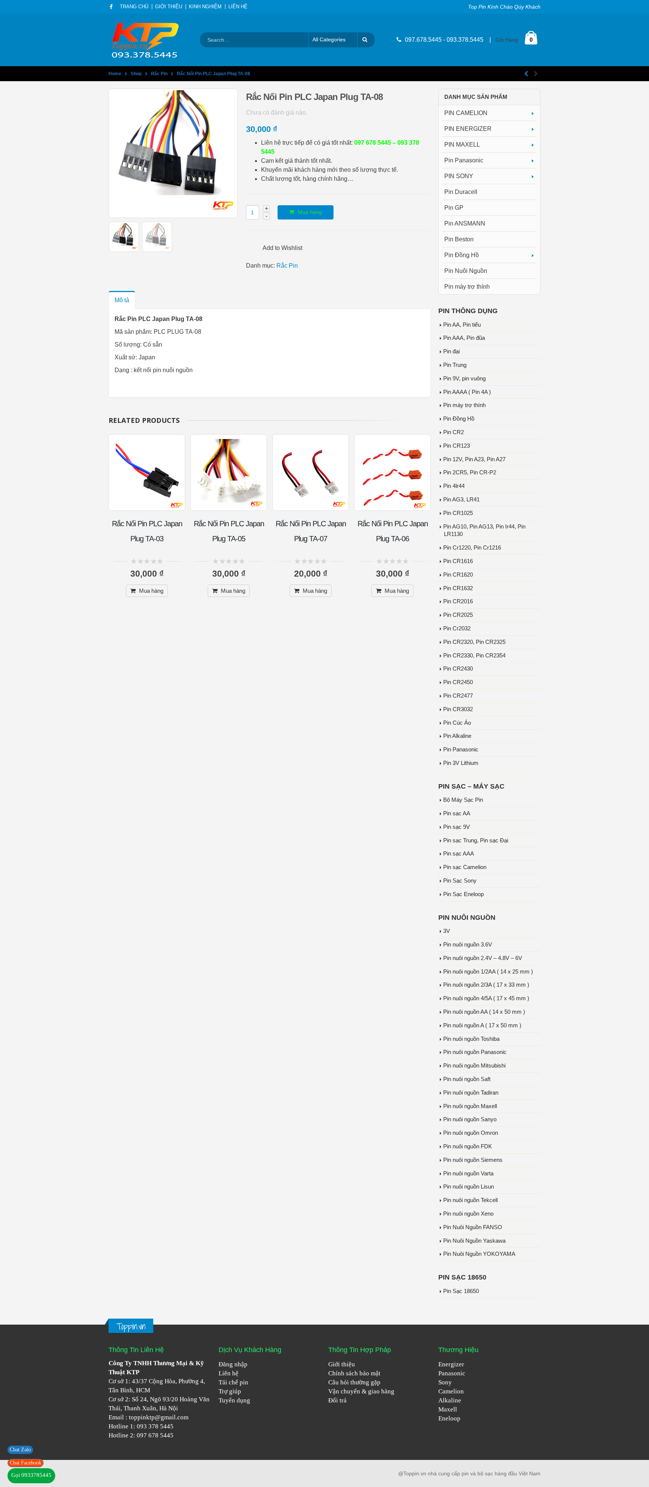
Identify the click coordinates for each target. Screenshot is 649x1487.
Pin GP (453, 207)
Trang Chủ (134, 6)
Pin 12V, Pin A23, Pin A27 (474, 459)
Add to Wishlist (282, 248)
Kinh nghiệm (205, 6)
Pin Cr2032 (457, 628)
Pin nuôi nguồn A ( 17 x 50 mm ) (482, 1025)
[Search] (366, 39)
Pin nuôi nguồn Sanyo (470, 1119)
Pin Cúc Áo (457, 723)
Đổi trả (337, 1400)
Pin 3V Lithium (460, 763)
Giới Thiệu (168, 6)
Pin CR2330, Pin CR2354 (474, 656)
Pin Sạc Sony (460, 881)
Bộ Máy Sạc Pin (463, 800)
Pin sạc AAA (458, 854)
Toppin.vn (131, 1326)
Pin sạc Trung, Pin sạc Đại (475, 840)
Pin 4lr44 (454, 486)
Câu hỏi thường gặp (354, 1382)
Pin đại (451, 351)
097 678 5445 (155, 1435)
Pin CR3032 (458, 709)
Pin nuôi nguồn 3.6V (467, 945)
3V (446, 931)
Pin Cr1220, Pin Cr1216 (472, 548)
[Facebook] (111, 7)
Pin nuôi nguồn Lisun (468, 1187)
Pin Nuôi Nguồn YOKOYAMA (479, 1254)
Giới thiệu (341, 1364)
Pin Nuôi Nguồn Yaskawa (474, 1241)
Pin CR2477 (458, 696)
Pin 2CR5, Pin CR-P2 (469, 472)
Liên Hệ (238, 6)
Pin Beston (459, 239)
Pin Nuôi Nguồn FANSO (472, 1227)
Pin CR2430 (458, 669)
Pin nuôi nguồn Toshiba (471, 1039)
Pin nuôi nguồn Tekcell (470, 1200)
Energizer (451, 1364)
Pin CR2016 (458, 601)
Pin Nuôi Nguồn (465, 271)
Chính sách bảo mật (354, 1373)
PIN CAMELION (466, 113)
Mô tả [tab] (122, 300)
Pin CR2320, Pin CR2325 (474, 642)
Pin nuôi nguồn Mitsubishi (474, 1066)
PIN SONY (458, 176)
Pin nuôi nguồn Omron (470, 1133)
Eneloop (449, 1418)
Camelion (451, 1391)
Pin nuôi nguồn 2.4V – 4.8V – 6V (482, 958)
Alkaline (449, 1400)
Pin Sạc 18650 (461, 1291)
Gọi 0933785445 (31, 1475)
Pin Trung (454, 365)
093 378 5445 (155, 1426)
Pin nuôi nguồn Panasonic (475, 1052)
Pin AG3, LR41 (461, 500)
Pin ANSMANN (464, 223)
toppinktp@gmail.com (159, 1417)
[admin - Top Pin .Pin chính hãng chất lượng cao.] (146, 40)
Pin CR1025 (458, 513)
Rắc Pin (287, 265)
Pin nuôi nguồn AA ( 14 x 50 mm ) (484, 1012)
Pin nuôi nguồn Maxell (470, 1106)
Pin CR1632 (458, 588)
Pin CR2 (453, 432)
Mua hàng (310, 212)
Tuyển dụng (234, 1400)
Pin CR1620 (458, 575)
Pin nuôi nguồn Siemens (473, 1160)
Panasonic (451, 1373)
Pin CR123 (456, 446)
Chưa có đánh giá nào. (276, 112)
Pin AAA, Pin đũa (464, 338)
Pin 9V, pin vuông (464, 379)
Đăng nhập (233, 1364)
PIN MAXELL (462, 144)
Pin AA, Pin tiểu (462, 325)
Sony (445, 1382)
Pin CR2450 (458, 682)
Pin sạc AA (456, 813)
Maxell (447, 1409)
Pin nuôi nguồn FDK (467, 1146)
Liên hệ (228, 1373)
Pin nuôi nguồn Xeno (468, 1214)
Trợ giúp (230, 1391)
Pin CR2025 (458, 615)
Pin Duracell (460, 192)
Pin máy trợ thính (467, 286)
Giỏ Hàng (506, 40)
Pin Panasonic (463, 160)
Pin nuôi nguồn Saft (467, 1079)
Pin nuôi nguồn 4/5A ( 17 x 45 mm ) (486, 998)
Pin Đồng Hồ (461, 255)
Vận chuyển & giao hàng (361, 1391)
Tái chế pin (233, 1382)
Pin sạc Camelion (464, 867)
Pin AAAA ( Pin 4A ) (467, 392)
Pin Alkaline (457, 736)
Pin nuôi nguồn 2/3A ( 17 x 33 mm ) (486, 985)
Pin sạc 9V (456, 827)
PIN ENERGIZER (468, 129)
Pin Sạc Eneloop (463, 894)
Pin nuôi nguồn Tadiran (470, 1093)
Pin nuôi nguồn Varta (468, 1174)
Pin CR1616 (458, 561)
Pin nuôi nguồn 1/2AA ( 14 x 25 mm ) (488, 972)
